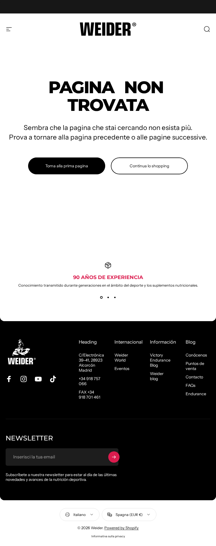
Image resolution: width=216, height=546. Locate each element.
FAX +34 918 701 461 (89, 395)
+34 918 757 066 (89, 381)
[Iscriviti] (114, 457)
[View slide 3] (114, 297)
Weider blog (156, 376)
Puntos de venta (195, 366)
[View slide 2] (108, 297)
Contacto (194, 377)
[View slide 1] (101, 297)
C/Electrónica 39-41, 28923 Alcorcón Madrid (91, 363)
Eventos (121, 368)
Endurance (196, 393)
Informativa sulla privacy (108, 536)
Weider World (121, 358)
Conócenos (196, 355)
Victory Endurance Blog (160, 360)
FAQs (190, 385)
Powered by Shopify (121, 528)
